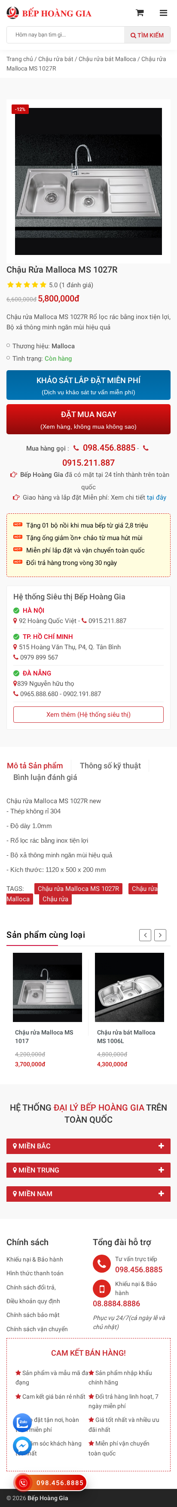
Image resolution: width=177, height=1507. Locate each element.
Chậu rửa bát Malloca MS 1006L (126, 1036)
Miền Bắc (33, 1146)
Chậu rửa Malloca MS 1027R (78, 889)
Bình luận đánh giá (45, 777)
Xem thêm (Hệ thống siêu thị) (88, 714)
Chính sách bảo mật (33, 1314)
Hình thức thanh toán (35, 1273)
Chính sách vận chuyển (37, 1329)
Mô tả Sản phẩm (35, 765)
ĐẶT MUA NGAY (88, 420)
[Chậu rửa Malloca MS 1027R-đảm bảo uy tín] (88, 181)
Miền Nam (34, 1194)
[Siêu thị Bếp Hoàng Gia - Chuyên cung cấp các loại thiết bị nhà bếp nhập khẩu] (49, 12)
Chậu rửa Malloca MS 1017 (44, 1036)
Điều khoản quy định (33, 1301)
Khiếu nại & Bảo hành (34, 1259)
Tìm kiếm (150, 35)
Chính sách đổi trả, (31, 1287)
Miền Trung (38, 1170)
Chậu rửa (55, 899)
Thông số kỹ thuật (110, 765)
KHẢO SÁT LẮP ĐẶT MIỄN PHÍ (88, 386)
